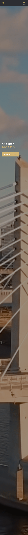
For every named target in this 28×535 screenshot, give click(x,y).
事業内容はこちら (10, 154)
